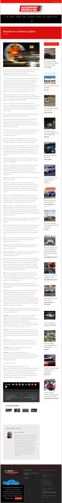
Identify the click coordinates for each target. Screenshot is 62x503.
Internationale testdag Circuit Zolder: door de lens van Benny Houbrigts (51, 63)
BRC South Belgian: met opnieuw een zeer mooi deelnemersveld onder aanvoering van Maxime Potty (50, 251)
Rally (24, 16)
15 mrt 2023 (46, 91)
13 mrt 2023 (46, 375)
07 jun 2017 (6, 34)
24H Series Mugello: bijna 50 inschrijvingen (25, 415)
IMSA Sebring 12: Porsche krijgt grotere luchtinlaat (8, 415)
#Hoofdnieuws (11, 24)
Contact (26, 478)
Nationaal (51, 302)
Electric (18, 16)
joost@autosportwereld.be (49, 492)
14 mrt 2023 (46, 230)
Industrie (50, 16)
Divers (50, 67)
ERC (53, 279)
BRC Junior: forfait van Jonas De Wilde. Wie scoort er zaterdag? (51, 225)
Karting (50, 112)
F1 (4, 16)
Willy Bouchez (19, 432)
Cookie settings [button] (8, 498)
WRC (8, 16)
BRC (45, 136)
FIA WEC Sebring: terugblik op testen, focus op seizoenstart (51, 369)
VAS (44, 16)
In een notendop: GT (49, 323)
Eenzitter (51, 204)
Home (4, 24)
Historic (39, 16)
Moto (55, 16)
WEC (49, 373)
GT (49, 182)
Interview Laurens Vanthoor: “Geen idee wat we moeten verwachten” (51, 394)
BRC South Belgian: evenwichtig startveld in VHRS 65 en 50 (50, 345)
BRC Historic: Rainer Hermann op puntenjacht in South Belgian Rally (51, 132)
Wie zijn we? (27, 470)
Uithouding (47, 304)
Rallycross (31, 16)
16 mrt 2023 (46, 68)
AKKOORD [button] (18, 498)
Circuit (12, 16)
